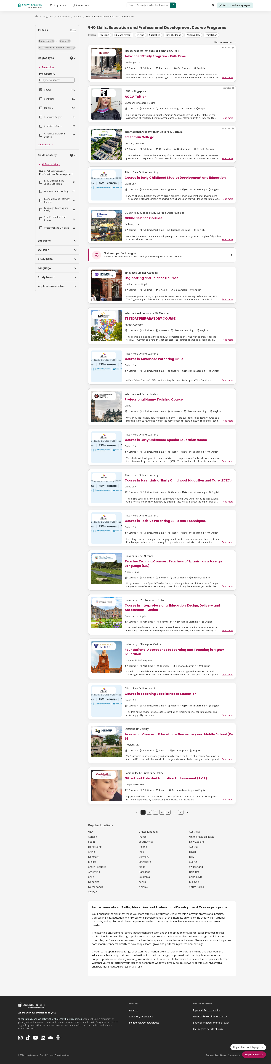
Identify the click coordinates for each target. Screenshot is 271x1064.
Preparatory (48, 67)
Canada (92, 836)
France (142, 836)
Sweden (92, 892)
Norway (143, 887)
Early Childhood (173, 34)
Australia (194, 831)
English (140, 34)
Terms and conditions (216, 1055)
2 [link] (149, 812)
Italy (191, 856)
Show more (44, 144)
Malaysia (194, 882)
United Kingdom (148, 831)
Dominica (93, 882)
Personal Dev (193, 34)
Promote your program (141, 1016)
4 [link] (161, 812)
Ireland (143, 846)
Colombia (144, 877)
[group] (167, 34)
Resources (81, 5)
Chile (91, 877)
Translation (211, 34)
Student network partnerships (144, 1022)
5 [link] (168, 812)
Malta (142, 867)
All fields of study (51, 164)
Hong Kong (95, 846)
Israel (192, 851)
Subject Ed (154, 34)
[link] (110, 16)
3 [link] (155, 812)
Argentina (94, 872)
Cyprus (193, 861)
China (91, 851)
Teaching (104, 34)
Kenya (142, 882)
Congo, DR (195, 877)
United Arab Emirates (201, 836)
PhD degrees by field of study (208, 1028)
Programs (58, 5)
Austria (193, 846)
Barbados (144, 872)
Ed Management (122, 34)
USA (90, 831)
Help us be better (254, 1054)
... (174, 812)
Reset (73, 30)
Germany (144, 856)
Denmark (93, 856)
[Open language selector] (213, 5)
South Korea (196, 887)
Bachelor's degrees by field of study (211, 1022)
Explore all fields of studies (206, 1010)
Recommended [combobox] (223, 42)
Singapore (145, 861)
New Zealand (197, 841)
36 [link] (181, 812)
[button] (46, 41)
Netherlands (95, 887)
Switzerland (196, 867)
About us (133, 1010)
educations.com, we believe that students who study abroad (51, 1018)
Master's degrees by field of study (210, 1016)
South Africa (146, 841)
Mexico (92, 861)
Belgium (194, 872)
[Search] (173, 5)
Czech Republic (97, 867)
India (141, 851)
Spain (91, 841)
